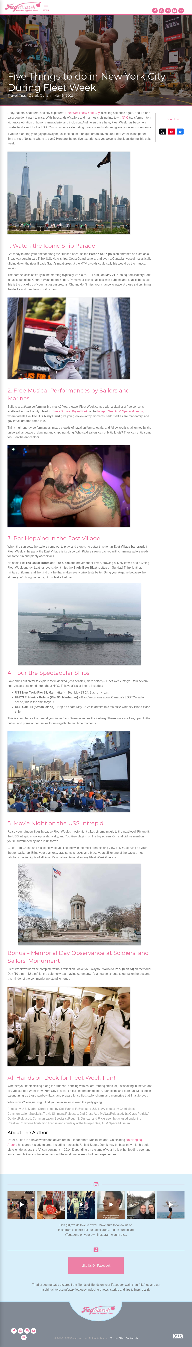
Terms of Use (117, 1338)
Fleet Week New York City (82, 112)
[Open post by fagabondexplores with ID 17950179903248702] (111, 1205)
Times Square (61, 411)
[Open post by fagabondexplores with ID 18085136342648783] (51, 1205)
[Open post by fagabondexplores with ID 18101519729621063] (81, 1205)
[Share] (180, 131)
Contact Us (132, 1338)
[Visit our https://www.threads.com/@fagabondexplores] (161, 10)
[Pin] (171, 131)
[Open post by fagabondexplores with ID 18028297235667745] (21, 1205)
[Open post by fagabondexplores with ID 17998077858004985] (170, 1205)
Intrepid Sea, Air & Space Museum (120, 411)
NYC (125, 117)
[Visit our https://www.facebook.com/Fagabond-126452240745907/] (155, 10)
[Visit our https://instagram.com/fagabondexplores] (168, 10)
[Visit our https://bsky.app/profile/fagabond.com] (174, 10)
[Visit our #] (181, 10)
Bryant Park (80, 411)
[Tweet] (163, 131)
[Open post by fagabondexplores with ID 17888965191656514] (141, 1205)
